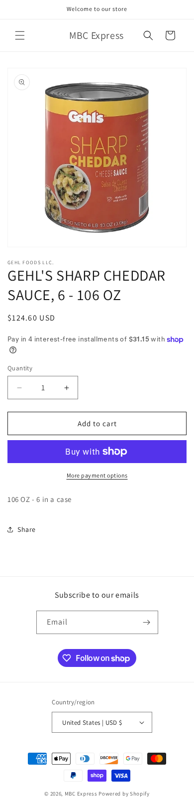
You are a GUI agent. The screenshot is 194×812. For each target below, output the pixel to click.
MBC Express (81, 793)
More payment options (97, 475)
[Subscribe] (147, 622)
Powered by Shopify (124, 793)
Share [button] (26, 529)
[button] (20, 35)
